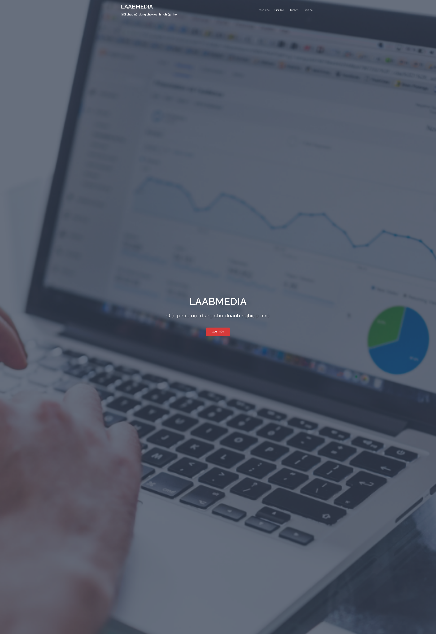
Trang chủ (263, 10)
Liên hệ (308, 10)
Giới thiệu (279, 10)
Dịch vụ (294, 10)
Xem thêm (218, 331)
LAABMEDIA (137, 6)
